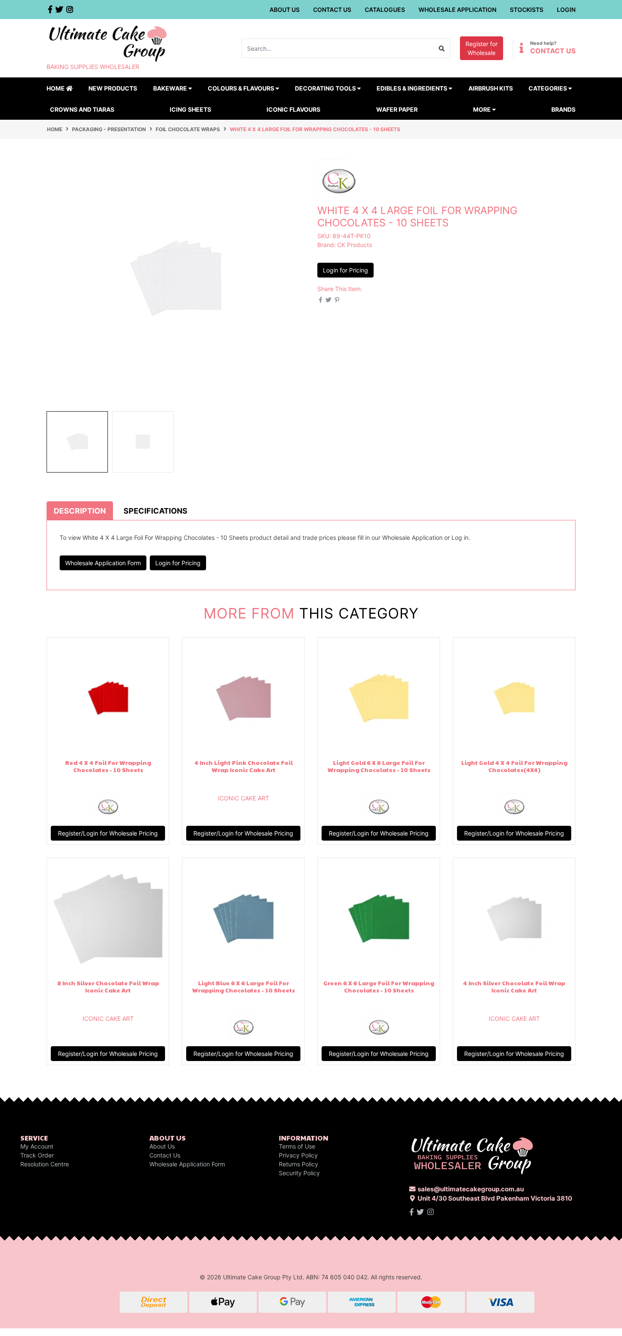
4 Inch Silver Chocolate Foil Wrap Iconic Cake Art (514, 986)
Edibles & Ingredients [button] (413, 88)
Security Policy (299, 1173)
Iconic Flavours (293, 109)
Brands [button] (563, 109)
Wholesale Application (457, 9)
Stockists (526, 9)
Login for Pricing (345, 270)
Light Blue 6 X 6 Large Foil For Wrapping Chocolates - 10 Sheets (243, 986)
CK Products (354, 244)
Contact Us (332, 9)
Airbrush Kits (490, 88)
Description (80, 510)
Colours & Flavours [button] (241, 88)
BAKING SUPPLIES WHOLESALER (93, 66)
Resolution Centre (44, 1164)
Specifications (155, 510)
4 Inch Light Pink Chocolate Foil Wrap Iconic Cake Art (243, 766)
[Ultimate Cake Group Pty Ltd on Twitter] (420, 1212)
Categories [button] (548, 88)
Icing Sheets (190, 109)
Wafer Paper (397, 109)
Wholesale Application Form (103, 562)
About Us (285, 9)
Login (566, 9)
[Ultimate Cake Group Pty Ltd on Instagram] (430, 1212)
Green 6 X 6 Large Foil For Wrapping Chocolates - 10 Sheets (378, 986)
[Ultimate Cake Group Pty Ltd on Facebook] (411, 1212)
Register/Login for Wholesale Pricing (108, 833)
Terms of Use (297, 1146)
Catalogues (385, 9)
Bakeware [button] (170, 88)
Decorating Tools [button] (326, 88)
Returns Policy (298, 1164)
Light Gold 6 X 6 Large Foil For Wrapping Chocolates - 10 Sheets (379, 766)
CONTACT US (552, 51)
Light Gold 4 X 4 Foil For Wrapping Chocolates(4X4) (514, 766)
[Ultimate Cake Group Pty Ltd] (108, 43)
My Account (36, 1146)
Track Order (37, 1155)
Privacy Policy (298, 1155)
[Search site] (442, 48)
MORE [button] (482, 109)
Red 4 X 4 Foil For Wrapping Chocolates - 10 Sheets (108, 766)
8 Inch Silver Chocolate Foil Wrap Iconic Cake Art (108, 986)
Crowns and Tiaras (82, 109)
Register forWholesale (481, 48)
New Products (112, 88)
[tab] (80, 510)
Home (56, 88)
